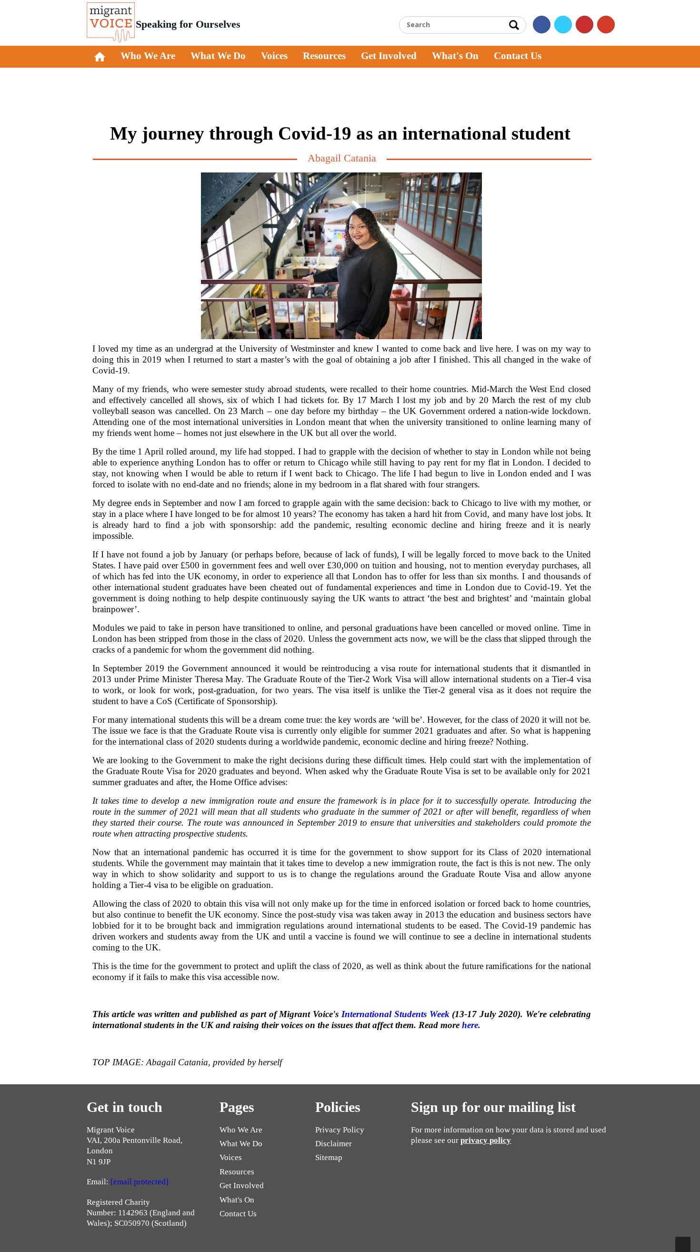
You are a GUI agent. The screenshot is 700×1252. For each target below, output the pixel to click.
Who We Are (147, 55)
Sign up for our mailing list (493, 1107)
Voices (274, 55)
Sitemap (328, 1157)
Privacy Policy (339, 1129)
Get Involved (389, 55)
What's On (455, 55)
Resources (324, 55)
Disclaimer (333, 1143)
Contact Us (517, 55)
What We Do (218, 55)
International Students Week (395, 1014)
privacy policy (485, 1140)
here (470, 1025)
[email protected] (139, 1181)
